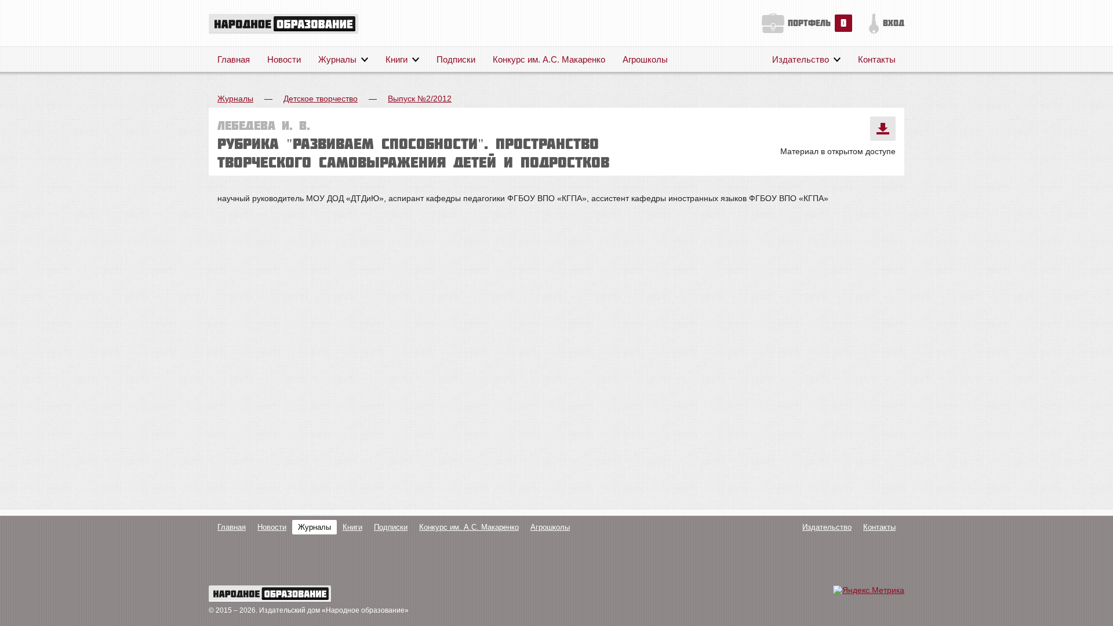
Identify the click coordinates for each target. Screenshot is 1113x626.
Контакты (877, 59)
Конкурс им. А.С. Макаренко (549, 59)
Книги (396, 59)
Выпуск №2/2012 (420, 98)
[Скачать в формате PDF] (883, 129)
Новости (284, 59)
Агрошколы (645, 59)
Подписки (456, 59)
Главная (233, 59)
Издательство (800, 59)
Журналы (337, 59)
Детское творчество (320, 98)
